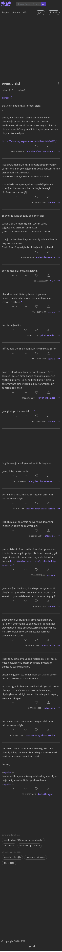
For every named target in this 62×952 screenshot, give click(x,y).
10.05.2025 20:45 (39, 606)
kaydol (53, 12)
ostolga (51, 575)
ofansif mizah (48, 645)
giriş (40, 12)
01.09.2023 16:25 (39, 202)
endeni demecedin (45, 257)
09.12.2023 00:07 (28, 398)
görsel (6, 97)
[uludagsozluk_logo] (6, 3)
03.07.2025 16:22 (34, 708)
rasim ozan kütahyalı (35, 857)
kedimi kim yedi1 (46, 794)
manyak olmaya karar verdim (40, 508)
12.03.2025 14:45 (18, 481)
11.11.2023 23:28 (39, 358)
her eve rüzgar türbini (30, 845)
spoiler (8, 772)
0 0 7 (52, 280)
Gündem (16, 12)
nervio (51, 202)
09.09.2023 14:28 (27, 257)
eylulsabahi (49, 707)
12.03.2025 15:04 (35, 536)
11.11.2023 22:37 (41, 281)
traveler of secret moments (41, 151)
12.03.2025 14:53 (17, 508)
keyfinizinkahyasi (46, 397)
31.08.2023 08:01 (18, 151)
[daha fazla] (56, 4)
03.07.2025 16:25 (17, 735)
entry (6, 89)
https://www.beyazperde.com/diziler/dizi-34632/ (29, 141)
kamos (51, 358)
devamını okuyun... (12, 698)
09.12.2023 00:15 (39, 421)
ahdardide (50, 535)
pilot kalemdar (48, 335)
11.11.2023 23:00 (39, 312)
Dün (25, 12)
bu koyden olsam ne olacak (41, 481)
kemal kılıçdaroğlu (12, 857)
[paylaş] (48, 146)
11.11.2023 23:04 (31, 335)
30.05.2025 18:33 (32, 645)
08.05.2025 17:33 (38, 575)
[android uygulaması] (30, 946)
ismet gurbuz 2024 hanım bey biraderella (23, 840)
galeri (21, 89)
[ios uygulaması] (34, 946)
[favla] (36, 146)
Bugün (5, 12)
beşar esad (9, 862)
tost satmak (9, 845)
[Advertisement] (31, 48)
